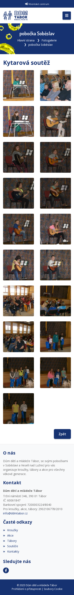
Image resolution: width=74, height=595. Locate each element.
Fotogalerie (49, 40)
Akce (10, 535)
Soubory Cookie (53, 589)
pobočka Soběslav (40, 45)
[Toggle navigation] (66, 15)
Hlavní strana (26, 40)
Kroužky (12, 530)
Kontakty (13, 551)
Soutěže (12, 546)
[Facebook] (6, 570)
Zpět (62, 434)
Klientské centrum (39, 4)
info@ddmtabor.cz (15, 513)
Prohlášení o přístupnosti (26, 589)
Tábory (12, 541)
